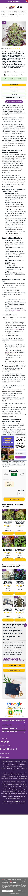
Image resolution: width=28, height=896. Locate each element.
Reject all (20, 890)
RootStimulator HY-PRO (18, 310)
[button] (13, 44)
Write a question (14, 665)
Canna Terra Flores (10, 352)
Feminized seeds (18, 329)
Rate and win (5, 48)
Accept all (7, 890)
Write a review (14, 670)
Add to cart (14, 499)
